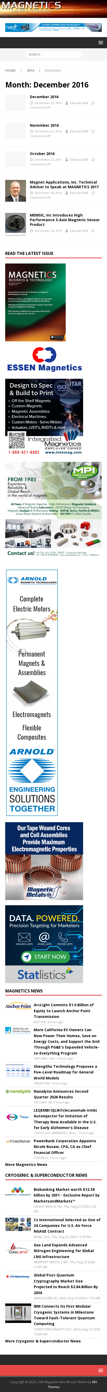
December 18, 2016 (48, 193)
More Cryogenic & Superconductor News (43, 1341)
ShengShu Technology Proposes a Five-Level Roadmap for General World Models (65, 1072)
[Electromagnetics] (15, 223)
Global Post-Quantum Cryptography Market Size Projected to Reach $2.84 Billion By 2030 (66, 1284)
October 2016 (42, 153)
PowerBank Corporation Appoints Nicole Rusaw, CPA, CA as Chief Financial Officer (65, 1146)
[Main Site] (15, 191)
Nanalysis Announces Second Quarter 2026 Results (61, 1094)
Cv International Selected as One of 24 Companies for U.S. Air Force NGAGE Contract (67, 1225)
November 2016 (44, 125)
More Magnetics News (26, 1164)
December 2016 (44, 96)
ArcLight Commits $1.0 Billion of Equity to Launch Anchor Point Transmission (64, 1010)
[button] (100, 42)
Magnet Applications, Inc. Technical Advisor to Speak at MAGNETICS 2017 (64, 184)
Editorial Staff (79, 103)
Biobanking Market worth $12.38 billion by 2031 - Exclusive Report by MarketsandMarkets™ (67, 1195)
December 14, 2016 (48, 231)
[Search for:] (54, 54)
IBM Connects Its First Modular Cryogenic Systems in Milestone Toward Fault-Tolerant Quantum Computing (64, 1315)
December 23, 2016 (48, 103)
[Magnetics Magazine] (53, 14)
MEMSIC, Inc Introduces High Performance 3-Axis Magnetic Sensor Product (65, 220)
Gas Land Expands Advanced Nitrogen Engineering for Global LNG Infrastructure (64, 1250)
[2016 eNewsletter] (15, 102)
